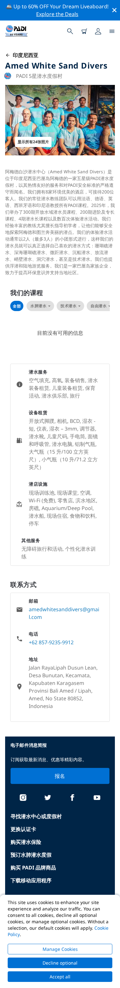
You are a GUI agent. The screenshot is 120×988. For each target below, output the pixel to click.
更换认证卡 (23, 829)
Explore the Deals (57, 14)
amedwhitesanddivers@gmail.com (64, 613)
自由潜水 (99, 306)
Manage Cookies (60, 949)
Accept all (60, 977)
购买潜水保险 (26, 841)
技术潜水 (68, 306)
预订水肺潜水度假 (31, 854)
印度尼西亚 (24, 55)
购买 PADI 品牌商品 (33, 867)
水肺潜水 (38, 306)
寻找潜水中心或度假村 (36, 816)
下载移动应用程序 (31, 880)
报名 (60, 775)
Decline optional (60, 963)
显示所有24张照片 (33, 141)
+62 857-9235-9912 (51, 642)
